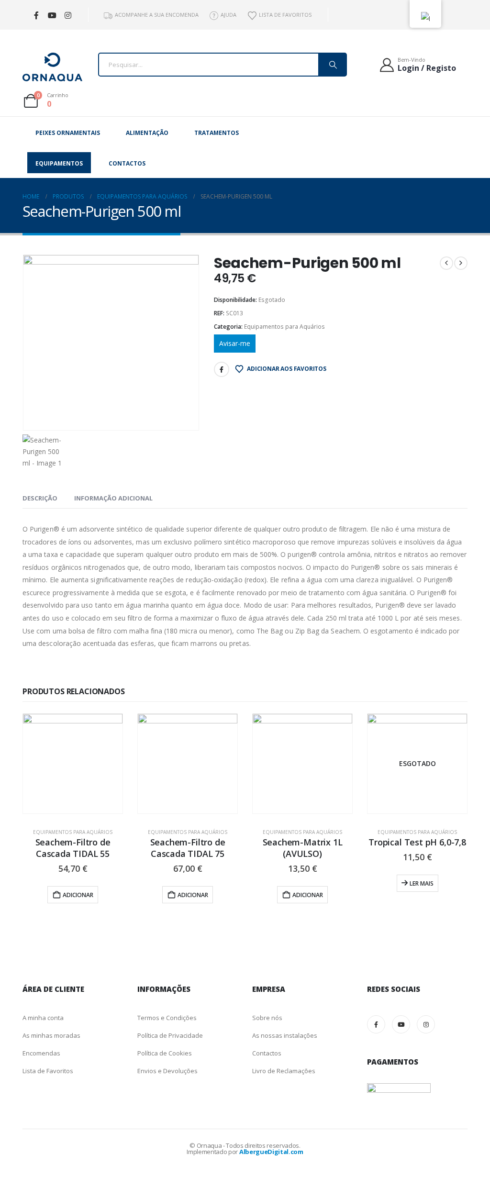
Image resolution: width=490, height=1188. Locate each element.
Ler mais (422, 883)
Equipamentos (59, 163)
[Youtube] (52, 15)
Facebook (221, 369)
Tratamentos (216, 133)
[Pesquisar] (332, 65)
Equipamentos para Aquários (284, 326)
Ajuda (228, 14)
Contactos (127, 163)
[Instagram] (68, 15)
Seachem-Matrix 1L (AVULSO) (303, 847)
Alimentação (147, 133)
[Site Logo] (52, 67)
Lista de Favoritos (285, 14)
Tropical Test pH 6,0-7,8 (417, 842)
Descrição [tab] (39, 498)
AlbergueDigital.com (271, 1151)
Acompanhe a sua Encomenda (157, 14)
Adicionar (78, 895)
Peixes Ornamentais (67, 133)
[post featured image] (72, 763)
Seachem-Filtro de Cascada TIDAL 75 (187, 847)
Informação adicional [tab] (113, 498)
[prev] (446, 263)
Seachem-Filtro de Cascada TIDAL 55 (73, 847)
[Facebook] (36, 15)
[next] (461, 263)
